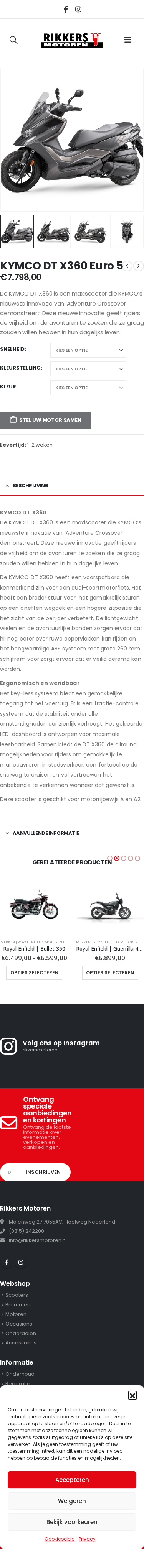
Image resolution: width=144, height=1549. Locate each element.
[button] (132, 1395)
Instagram (20, 1262)
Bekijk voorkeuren (72, 1522)
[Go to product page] (34, 904)
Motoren (15, 1314)
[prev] (127, 266)
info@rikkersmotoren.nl (38, 1240)
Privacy (87, 1539)
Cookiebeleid (60, 1539)
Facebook (6, 1262)
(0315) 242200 (26, 1231)
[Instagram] (78, 9)
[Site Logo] (72, 40)
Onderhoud (20, 1374)
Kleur (8, 386)
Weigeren (72, 1501)
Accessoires (20, 1342)
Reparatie (17, 1383)
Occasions (18, 1323)
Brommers (18, 1304)
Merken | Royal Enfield (21, 942)
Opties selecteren (34, 972)
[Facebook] (65, 9)
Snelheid (12, 349)
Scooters (16, 1295)
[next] (138, 266)
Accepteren (72, 1480)
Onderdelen (20, 1333)
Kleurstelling (20, 367)
